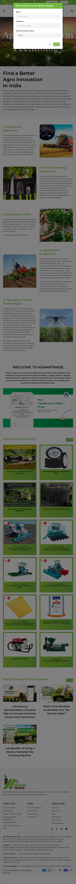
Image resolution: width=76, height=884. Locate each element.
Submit (56, 44)
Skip (50, 44)
